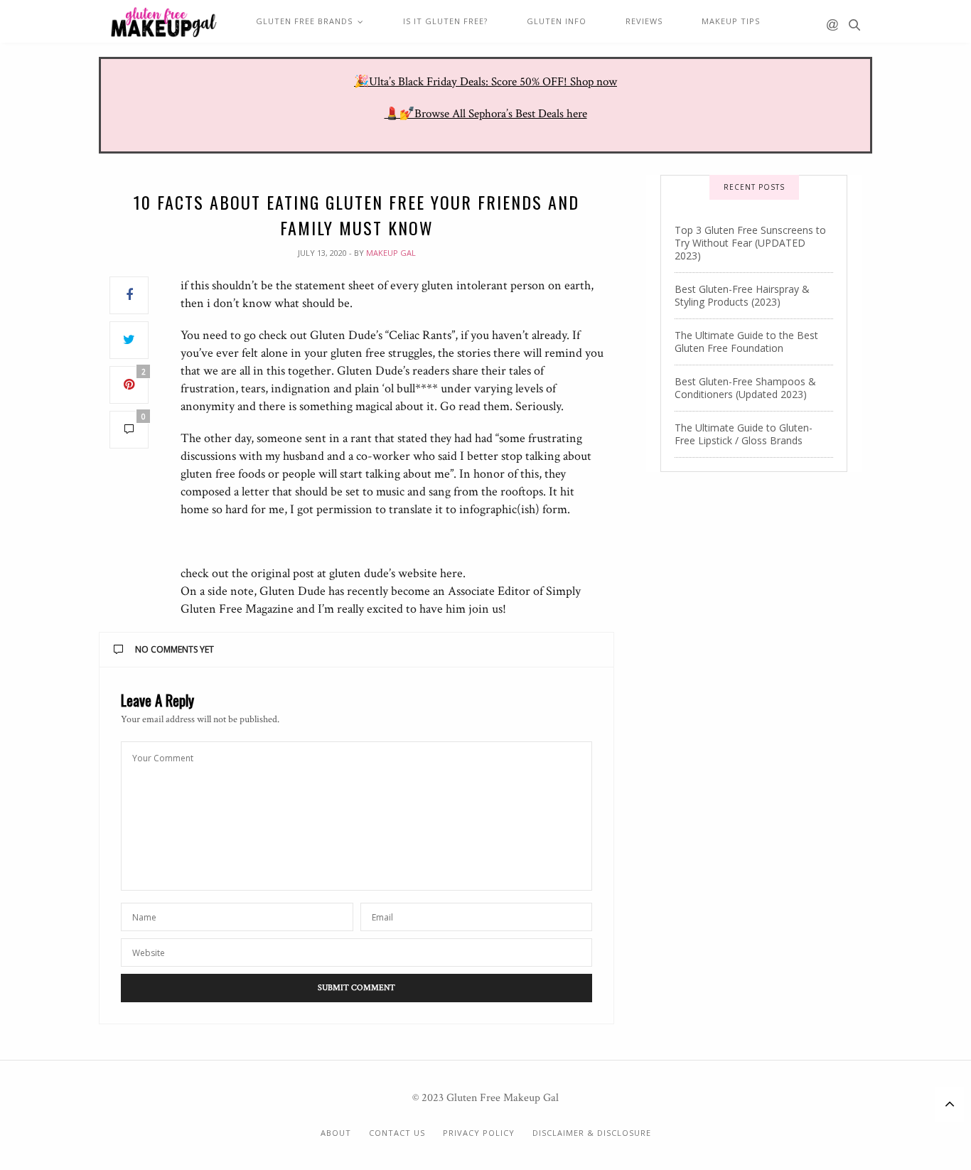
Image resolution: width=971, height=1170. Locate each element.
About (336, 1132)
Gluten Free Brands (304, 21)
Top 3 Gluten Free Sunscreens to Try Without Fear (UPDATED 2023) (750, 242)
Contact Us (397, 1132)
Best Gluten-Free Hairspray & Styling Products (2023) (742, 295)
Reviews (644, 21)
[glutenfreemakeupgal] (163, 22)
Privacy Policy (479, 1132)
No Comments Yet (174, 649)
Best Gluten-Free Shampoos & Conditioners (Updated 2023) (745, 388)
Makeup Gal (391, 252)
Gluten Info (556, 21)
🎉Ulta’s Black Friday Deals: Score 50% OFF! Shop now (485, 82)
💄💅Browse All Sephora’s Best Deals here (486, 114)
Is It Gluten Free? (445, 21)
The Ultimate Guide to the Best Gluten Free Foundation (746, 341)
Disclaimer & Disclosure (591, 1132)
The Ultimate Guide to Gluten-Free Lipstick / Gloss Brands (743, 434)
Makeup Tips (731, 21)
